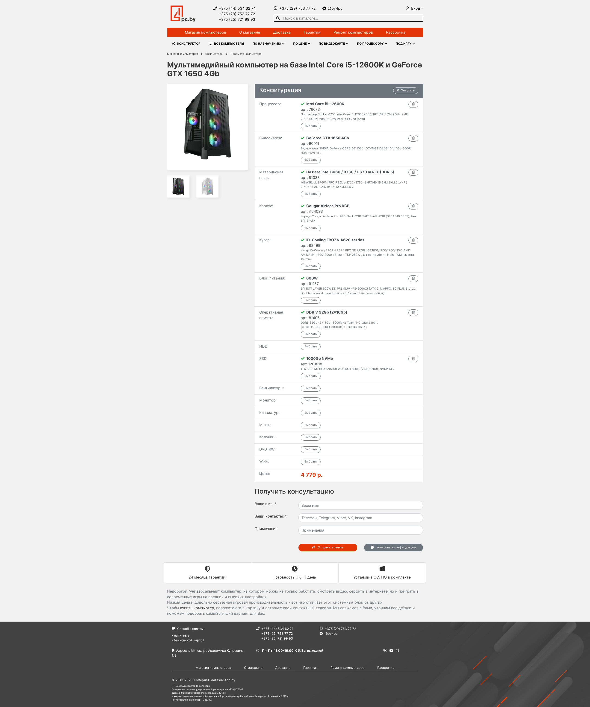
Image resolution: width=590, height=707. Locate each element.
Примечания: (266, 528)
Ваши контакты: (271, 516)
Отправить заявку (330, 547)
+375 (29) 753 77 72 (237, 14)
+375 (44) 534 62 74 (237, 8)
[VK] (385, 650)
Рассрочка (395, 32)
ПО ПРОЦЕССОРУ (370, 43)
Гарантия (312, 32)
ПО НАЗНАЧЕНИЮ (267, 43)
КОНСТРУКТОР (188, 43)
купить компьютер (197, 607)
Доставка (282, 32)
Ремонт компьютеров (353, 32)
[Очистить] (413, 104)
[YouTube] (391, 650)
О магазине (249, 32)
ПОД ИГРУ (403, 43)
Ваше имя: (265, 503)
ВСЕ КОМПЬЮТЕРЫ (229, 43)
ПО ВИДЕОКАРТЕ (332, 43)
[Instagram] (397, 650)
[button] (414, 8)
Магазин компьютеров (205, 32)
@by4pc (335, 8)
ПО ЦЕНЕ (300, 43)
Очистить (408, 90)
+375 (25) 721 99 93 (237, 19)
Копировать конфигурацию (396, 547)
